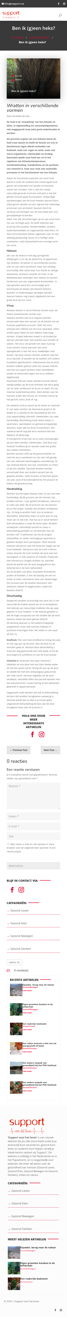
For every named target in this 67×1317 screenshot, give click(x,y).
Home (20, 37)
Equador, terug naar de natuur (38, 984)
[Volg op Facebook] (58, 4)
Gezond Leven (28, 1026)
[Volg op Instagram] (64, 4)
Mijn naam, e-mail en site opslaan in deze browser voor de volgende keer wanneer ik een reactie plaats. (31, 848)
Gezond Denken (39, 37)
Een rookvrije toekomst (34, 1023)
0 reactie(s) (21, 970)
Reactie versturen (19, 858)
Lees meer (27, 990)
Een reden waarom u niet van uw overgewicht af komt (39, 1045)
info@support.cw (14, 4)
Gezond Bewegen (30, 987)
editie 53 (14, 962)
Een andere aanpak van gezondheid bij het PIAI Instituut (39, 1064)
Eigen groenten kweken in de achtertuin (37, 1005)
